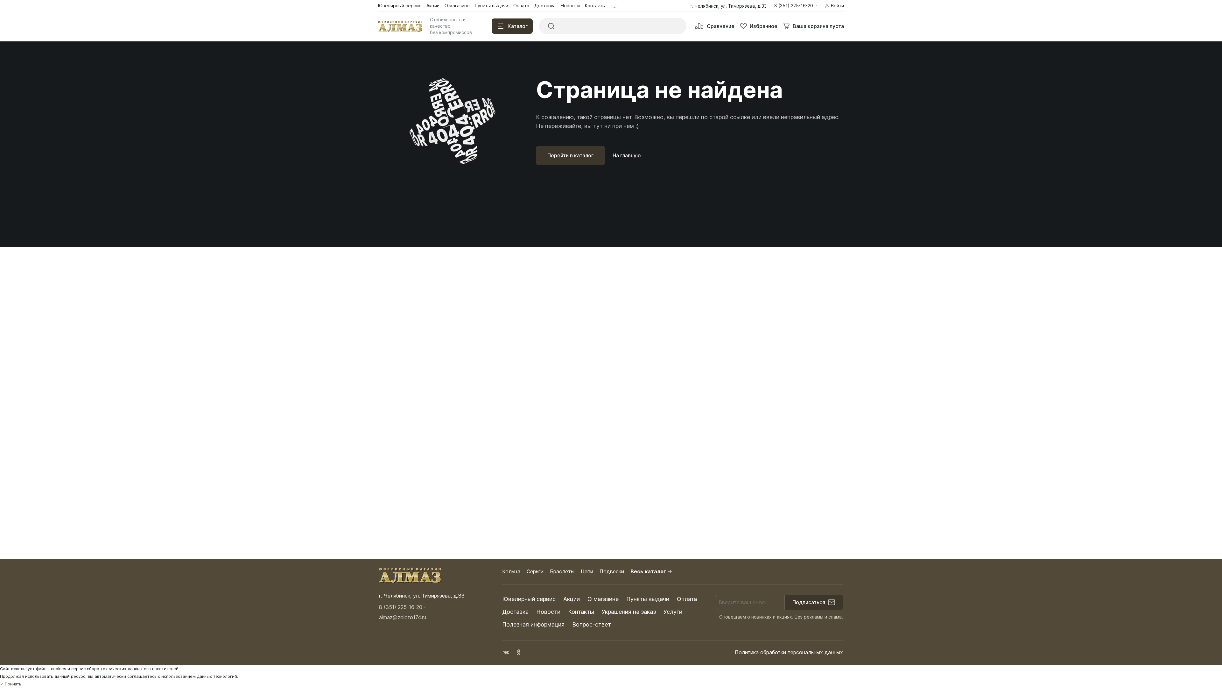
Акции (571, 599)
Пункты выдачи (647, 599)
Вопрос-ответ (591, 624)
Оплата (687, 599)
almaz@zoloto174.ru (402, 617)
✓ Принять (10, 684)
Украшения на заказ (629, 611)
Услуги (673, 611)
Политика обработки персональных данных (789, 652)
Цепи (587, 571)
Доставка (515, 611)
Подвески (612, 571)
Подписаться (808, 602)
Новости (548, 611)
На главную (627, 155)
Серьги (535, 571)
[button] (795, 5)
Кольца (511, 571)
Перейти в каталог (570, 155)
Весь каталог (648, 571)
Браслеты (562, 571)
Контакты (581, 611)
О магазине (603, 599)
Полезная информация (533, 624)
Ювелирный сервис (529, 599)
